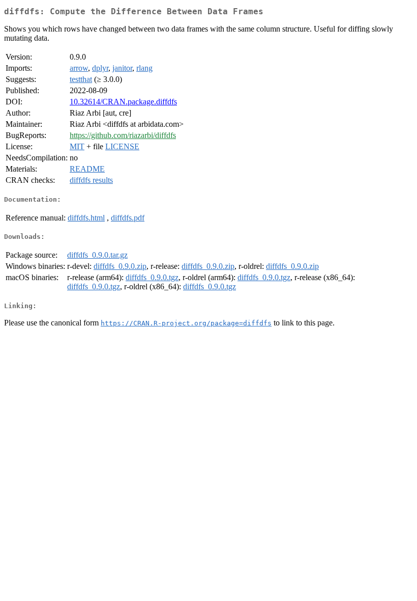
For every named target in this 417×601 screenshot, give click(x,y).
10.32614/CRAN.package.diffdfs (123, 101)
